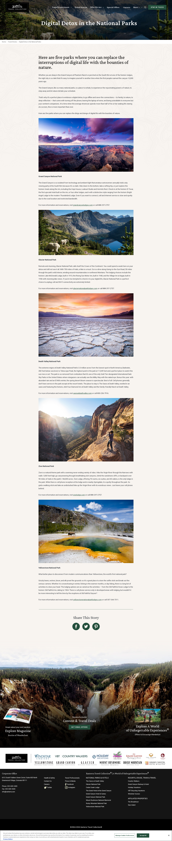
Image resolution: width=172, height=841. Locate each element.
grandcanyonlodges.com (83, 205)
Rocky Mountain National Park (96, 803)
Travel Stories (81, 7)
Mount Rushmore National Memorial (98, 800)
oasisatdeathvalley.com (82, 393)
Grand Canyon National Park (95, 797)
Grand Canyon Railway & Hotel (138, 784)
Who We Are (96, 7)
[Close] (169, 835)
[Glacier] (87, 763)
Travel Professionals (72, 778)
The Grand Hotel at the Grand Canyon (98, 791)
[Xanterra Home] (17, 7)
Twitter (49, 787)
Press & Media (70, 781)
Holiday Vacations (134, 787)
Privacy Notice (8, 839)
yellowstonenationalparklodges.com (87, 600)
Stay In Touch (157, 7)
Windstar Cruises (134, 794)
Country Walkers (133, 781)
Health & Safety (49, 778)
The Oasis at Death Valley (95, 781)
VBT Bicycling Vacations (136, 791)
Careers (126, 7)
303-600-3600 (10, 789)
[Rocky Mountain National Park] (133, 763)
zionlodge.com (79, 495)
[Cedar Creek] (162, 756)
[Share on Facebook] (76, 626)
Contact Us (48, 781)
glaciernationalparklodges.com (85, 288)
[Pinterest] (96, 626)
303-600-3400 (12, 786)
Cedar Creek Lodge (92, 787)
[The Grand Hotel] (151, 756)
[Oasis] (117, 755)
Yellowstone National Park (95, 807)
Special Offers (113, 7)
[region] (86, 835)
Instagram (71, 787)
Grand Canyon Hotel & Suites (96, 794)
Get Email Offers (79, 727)
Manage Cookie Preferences (124, 835)
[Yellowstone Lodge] (44, 763)
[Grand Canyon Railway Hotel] (134, 756)
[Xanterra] (16, 758)
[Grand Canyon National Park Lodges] (65, 763)
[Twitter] (86, 626)
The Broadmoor (133, 802)
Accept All (143, 835)
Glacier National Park (93, 784)
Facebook (70, 784)
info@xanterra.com (8, 792)
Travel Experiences (60, 7)
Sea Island (131, 805)
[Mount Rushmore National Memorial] (110, 763)
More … (136, 7)
